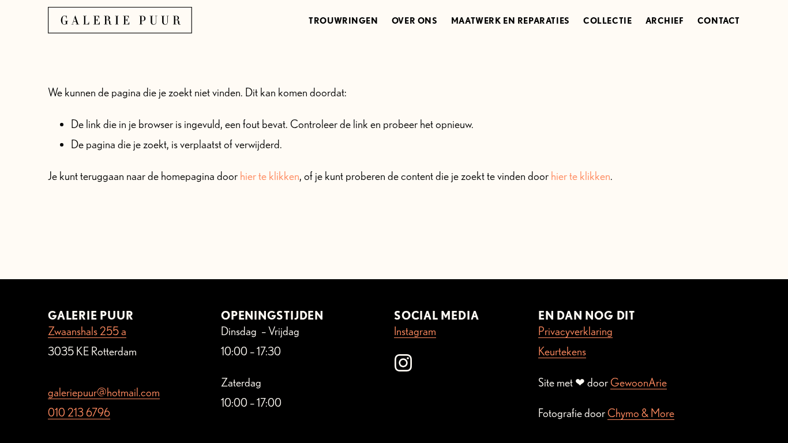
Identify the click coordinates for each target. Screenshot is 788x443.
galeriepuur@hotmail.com (104, 392)
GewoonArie (638, 382)
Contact (718, 20)
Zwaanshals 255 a (87, 331)
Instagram (415, 331)
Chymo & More (640, 413)
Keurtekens (562, 351)
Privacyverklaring (575, 331)
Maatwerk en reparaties (510, 20)
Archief (665, 20)
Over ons (415, 20)
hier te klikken (269, 176)
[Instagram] (403, 363)
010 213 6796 (79, 412)
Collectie (607, 20)
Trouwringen (343, 20)
